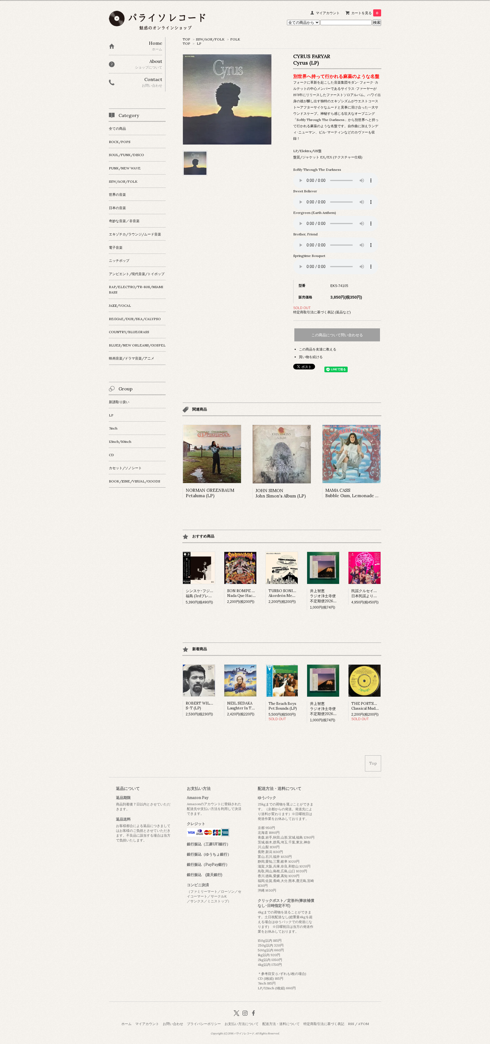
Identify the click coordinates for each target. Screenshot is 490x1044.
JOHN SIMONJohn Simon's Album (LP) (280, 493)
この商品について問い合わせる (337, 335)
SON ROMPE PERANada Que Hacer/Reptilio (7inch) (255, 593)
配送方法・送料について (281, 1024)
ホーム (126, 1024)
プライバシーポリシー (204, 1024)
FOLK (235, 39)
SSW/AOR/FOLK (210, 39)
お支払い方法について (242, 1024)
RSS (351, 1024)
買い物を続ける (311, 357)
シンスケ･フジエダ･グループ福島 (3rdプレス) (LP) (210, 593)
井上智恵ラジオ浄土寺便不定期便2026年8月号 (328, 595)
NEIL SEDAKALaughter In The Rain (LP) (249, 706)
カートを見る (364, 13)
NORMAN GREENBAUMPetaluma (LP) (210, 493)
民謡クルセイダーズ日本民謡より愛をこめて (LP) (375, 593)
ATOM (363, 1024)
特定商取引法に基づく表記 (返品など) (322, 312)
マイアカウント (328, 13)
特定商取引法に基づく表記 (323, 1024)
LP (199, 43)
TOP (186, 39)
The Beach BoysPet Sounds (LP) (283, 706)
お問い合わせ (173, 1024)
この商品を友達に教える (317, 349)
